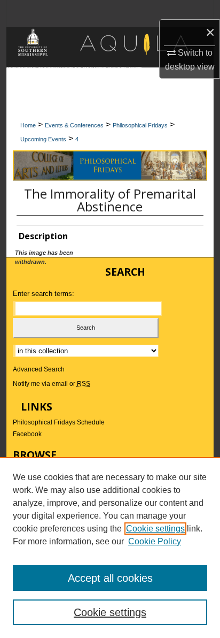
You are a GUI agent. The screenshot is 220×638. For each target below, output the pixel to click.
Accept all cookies (110, 578)
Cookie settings (155, 528)
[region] (110, 547)
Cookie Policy (154, 541)
